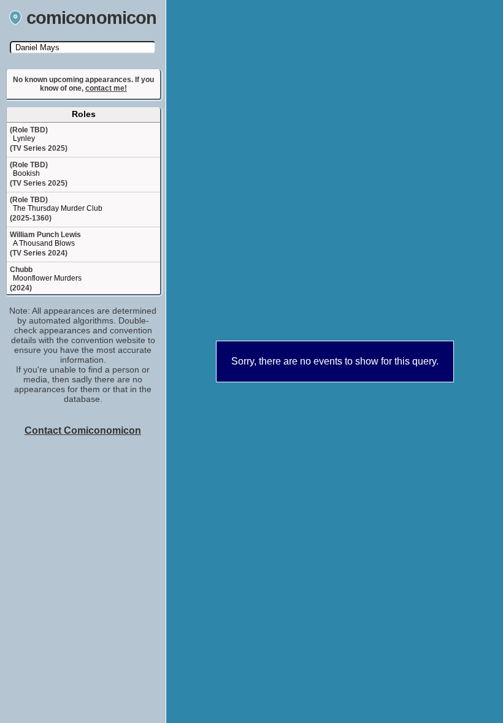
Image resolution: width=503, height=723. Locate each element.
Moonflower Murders (47, 278)
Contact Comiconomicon (83, 430)
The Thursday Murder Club (57, 208)
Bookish (26, 173)
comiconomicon (91, 18)
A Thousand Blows (44, 243)
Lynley (24, 138)
